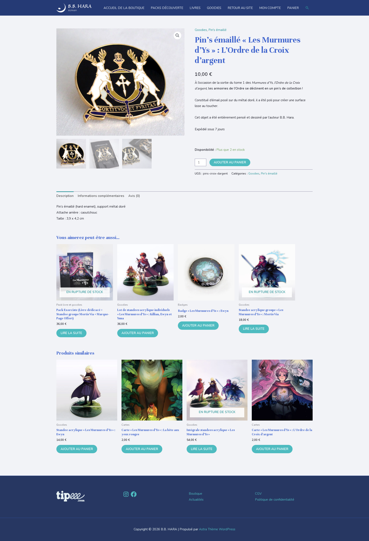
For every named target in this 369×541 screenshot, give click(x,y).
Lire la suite (71, 333)
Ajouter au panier (230, 162)
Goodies (201, 30)
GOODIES (214, 8)
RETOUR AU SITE (240, 8)
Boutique (195, 493)
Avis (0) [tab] (134, 196)
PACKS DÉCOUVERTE (167, 8)
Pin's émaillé (217, 30)
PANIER (293, 8)
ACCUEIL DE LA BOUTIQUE (124, 8)
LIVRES (195, 8)
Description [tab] (65, 196)
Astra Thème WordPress (217, 529)
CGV (258, 493)
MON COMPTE (270, 8)
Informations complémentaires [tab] (101, 196)
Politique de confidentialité (274, 499)
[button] (307, 8)
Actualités (196, 499)
